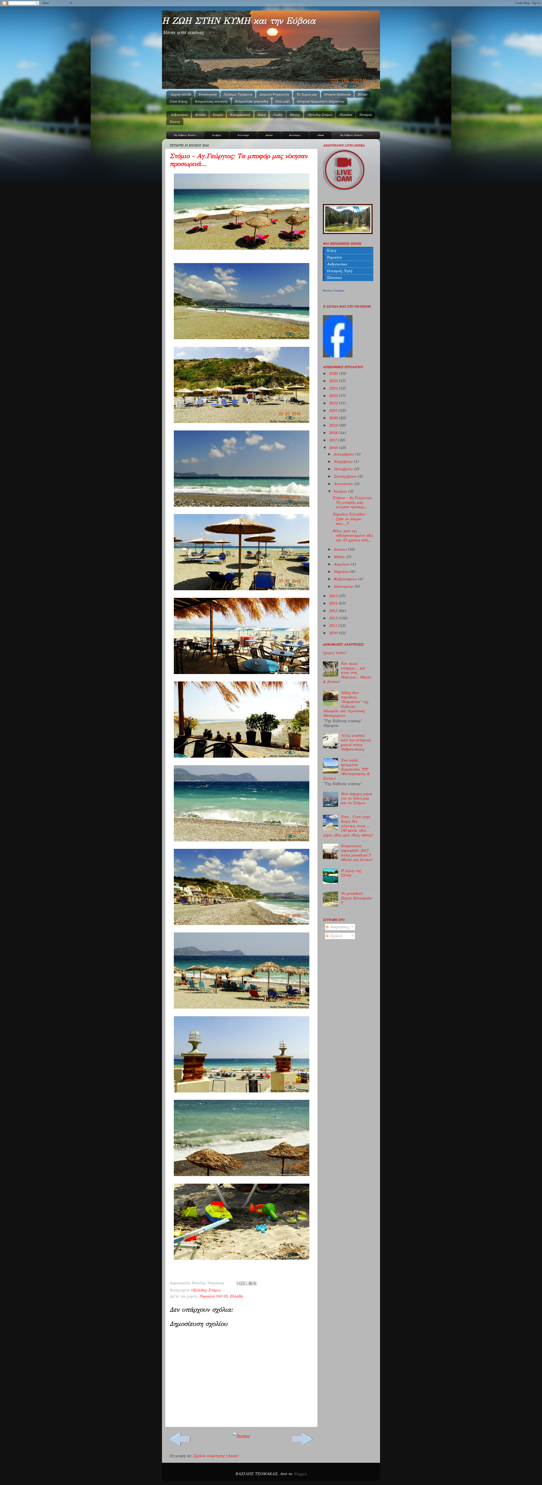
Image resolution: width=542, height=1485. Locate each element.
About (320, 135)
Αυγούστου (343, 483)
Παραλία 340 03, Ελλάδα (221, 1296)
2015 (333, 596)
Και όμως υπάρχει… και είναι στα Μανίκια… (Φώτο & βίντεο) (347, 672)
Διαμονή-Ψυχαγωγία (274, 94)
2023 (334, 395)
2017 (333, 440)
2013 (333, 610)
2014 (333, 603)
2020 (334, 418)
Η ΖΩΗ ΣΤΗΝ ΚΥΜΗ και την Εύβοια (238, 20)
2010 (333, 633)
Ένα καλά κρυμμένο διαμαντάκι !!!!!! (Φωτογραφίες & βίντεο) (346, 769)
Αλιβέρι (216, 135)
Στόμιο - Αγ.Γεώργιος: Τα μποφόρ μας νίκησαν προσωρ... (352, 502)
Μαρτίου (341, 571)
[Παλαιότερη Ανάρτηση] (302, 1444)
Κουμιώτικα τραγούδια (251, 101)
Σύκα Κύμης (178, 101)
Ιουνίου (340, 549)
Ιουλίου (340, 491)
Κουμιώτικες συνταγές (211, 101)
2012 (333, 618)
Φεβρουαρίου (345, 579)
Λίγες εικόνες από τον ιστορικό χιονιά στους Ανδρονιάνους (356, 742)
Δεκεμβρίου (344, 454)
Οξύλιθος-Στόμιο (319, 115)
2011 (333, 625)
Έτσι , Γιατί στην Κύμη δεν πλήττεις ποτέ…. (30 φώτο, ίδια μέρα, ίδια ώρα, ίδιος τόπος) (348, 826)
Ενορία (218, 115)
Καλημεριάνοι (240, 115)
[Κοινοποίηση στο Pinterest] (255, 1283)
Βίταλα (200, 115)
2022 (334, 403)
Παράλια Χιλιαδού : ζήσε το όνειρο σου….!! (349, 519)
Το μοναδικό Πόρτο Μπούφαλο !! (356, 898)
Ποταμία (365, 115)
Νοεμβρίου (343, 461)
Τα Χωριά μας (306, 94)
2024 (334, 388)
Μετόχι (295, 115)
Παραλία (334, 257)
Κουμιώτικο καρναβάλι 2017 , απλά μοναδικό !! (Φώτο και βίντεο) (356, 853)
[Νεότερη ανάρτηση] (180, 1444)
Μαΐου (339, 556)
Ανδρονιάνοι (179, 115)
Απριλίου (342, 564)
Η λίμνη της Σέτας (351, 873)
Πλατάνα (345, 115)
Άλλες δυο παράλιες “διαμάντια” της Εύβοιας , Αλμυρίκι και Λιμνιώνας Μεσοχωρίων (345, 704)
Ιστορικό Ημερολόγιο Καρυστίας (320, 101)
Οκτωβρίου (343, 469)
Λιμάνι (277, 115)
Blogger (299, 1473)
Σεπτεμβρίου (345, 476)
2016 (334, 447)
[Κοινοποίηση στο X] (247, 1283)
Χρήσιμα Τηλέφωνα (238, 94)
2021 (333, 410)
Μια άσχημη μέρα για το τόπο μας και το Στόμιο (356, 798)
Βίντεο (362, 94)
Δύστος (269, 135)
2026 (334, 373)
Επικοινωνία (207, 94)
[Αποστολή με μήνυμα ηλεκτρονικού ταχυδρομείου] (238, 1283)
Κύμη (261, 115)
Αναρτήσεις (338, 927)
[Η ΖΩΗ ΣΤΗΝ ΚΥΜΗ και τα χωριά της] (338, 356)
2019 (333, 425)
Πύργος (174, 122)
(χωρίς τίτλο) (334, 652)
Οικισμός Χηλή (339, 271)
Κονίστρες (295, 135)
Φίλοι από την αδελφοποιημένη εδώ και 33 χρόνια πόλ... (352, 535)
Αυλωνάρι (243, 135)
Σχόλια (335, 935)
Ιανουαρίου (343, 586)
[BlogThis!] (243, 1283)
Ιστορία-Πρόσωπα (337, 94)
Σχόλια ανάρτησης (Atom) (215, 1455)
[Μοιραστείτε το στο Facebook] (251, 1283)
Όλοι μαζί (282, 101)
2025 (334, 381)
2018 (333, 432)
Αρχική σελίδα (180, 94)
